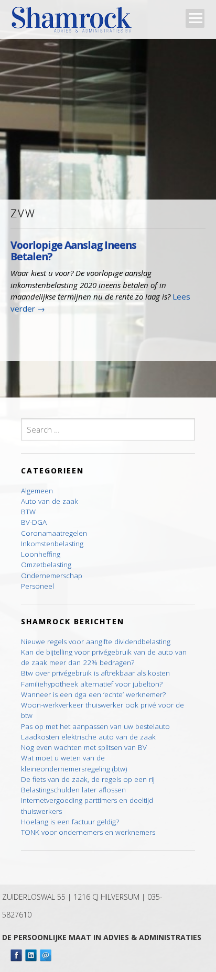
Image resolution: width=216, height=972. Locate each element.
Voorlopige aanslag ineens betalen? (73, 250)
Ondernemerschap (51, 575)
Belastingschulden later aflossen (73, 789)
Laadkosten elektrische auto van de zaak (88, 737)
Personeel (37, 586)
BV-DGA (34, 522)
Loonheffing (40, 554)
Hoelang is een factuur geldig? (70, 821)
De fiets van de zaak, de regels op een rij (88, 779)
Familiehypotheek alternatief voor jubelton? (92, 684)
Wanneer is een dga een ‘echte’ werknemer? (93, 694)
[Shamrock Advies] (75, 23)
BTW (28, 511)
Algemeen (37, 490)
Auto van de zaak (49, 501)
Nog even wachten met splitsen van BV (84, 747)
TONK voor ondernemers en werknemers (88, 832)
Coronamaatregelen (54, 533)
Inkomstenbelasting (52, 543)
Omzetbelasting (46, 564)
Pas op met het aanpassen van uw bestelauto (95, 726)
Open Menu (195, 18)
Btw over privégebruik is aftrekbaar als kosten (95, 673)
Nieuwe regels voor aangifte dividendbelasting (95, 641)
